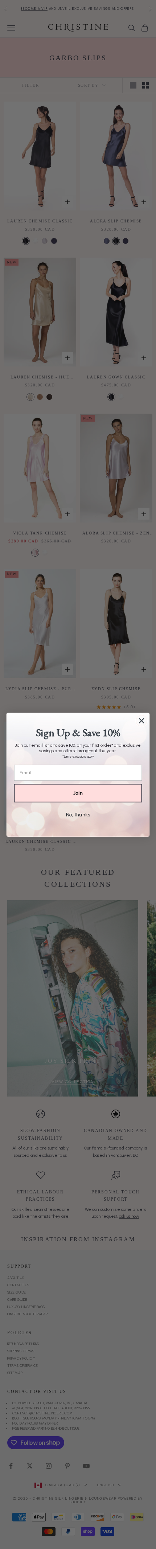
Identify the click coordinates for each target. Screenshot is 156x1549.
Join (77, 793)
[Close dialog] (141, 720)
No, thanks (78, 814)
